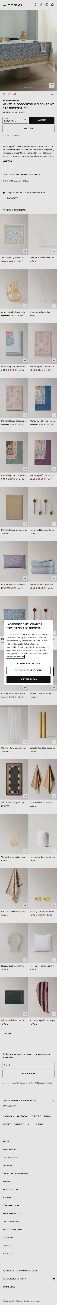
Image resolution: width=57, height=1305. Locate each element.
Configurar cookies (28, 663)
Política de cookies (15, 656)
